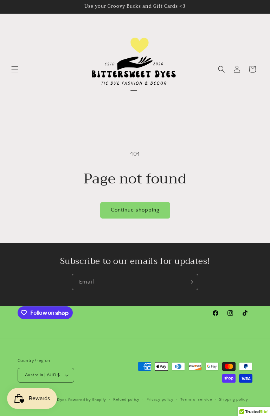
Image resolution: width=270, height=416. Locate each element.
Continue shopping (135, 210)
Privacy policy (160, 399)
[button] (14, 69)
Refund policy (126, 399)
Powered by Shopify (87, 400)
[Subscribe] (190, 282)
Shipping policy (233, 399)
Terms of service (196, 399)
